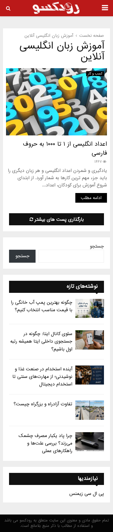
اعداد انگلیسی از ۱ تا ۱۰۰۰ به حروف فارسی (65, 149)
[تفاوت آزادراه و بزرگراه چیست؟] (89, 410)
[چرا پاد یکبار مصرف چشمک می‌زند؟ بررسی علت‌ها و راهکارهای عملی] (89, 441)
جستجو (97, 246)
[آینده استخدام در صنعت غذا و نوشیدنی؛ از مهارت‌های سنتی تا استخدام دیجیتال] (89, 375)
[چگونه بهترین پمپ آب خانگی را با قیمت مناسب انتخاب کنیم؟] (89, 308)
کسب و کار (95, 73)
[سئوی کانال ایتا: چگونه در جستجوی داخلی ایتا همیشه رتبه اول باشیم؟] (89, 339)
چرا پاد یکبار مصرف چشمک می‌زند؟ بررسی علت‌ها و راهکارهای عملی (45, 443)
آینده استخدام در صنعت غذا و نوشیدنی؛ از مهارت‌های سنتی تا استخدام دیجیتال (42, 377)
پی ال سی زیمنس (86, 493)
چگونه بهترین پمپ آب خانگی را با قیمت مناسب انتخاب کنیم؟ (41, 306)
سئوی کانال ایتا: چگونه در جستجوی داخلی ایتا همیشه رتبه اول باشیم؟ (41, 341)
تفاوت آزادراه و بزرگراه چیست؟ (43, 404)
